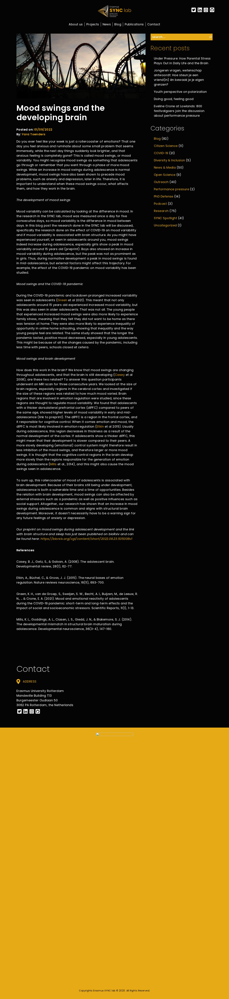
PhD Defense (163, 196)
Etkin (100, 426)
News (107, 24)
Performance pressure (171, 189)
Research (161, 211)
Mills (53, 464)
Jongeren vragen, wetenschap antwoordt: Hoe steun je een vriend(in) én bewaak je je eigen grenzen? (179, 77)
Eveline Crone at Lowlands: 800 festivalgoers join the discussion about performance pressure (179, 111)
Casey (120, 375)
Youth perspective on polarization (180, 92)
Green (62, 300)
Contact (153, 24)
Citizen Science (166, 146)
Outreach (161, 182)
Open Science (164, 175)
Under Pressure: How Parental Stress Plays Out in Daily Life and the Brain (182, 60)
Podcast (160, 204)
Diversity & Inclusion (169, 160)
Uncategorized (165, 225)
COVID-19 (161, 153)
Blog (117, 24)
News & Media (165, 167)
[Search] (211, 37)
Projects (92, 24)
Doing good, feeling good (174, 99)
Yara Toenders (33, 134)
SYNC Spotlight (165, 218)
